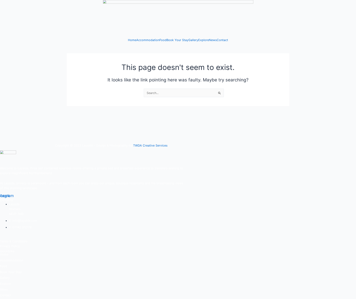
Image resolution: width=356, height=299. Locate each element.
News (213, 39)
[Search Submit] (219, 93)
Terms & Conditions (13, 241)
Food (163, 39)
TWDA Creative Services (150, 145)
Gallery (193, 39)
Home (132, 39)
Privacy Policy (10, 246)
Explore (203, 39)
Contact (222, 39)
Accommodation (147, 39)
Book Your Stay (177, 39)
